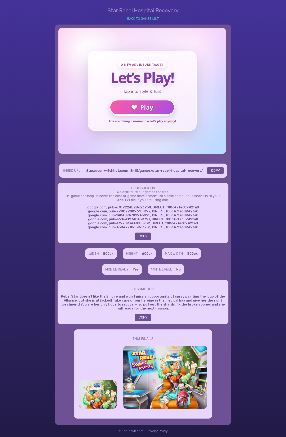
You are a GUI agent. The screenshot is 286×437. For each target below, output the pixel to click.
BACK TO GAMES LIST (143, 19)
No (178, 269)
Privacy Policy (157, 431)
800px (108, 254)
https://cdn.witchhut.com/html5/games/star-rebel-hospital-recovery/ (144, 171)
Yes (136, 269)
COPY (215, 171)
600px (147, 254)
